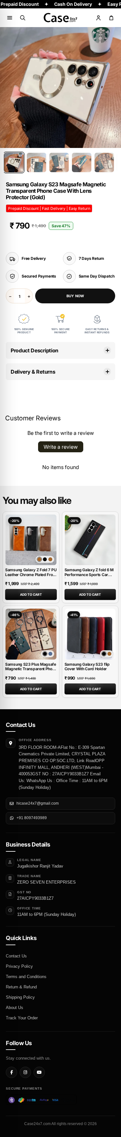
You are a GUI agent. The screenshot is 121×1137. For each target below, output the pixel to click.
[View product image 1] (14, 162)
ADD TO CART (31, 594)
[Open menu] (9, 17)
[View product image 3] (59, 162)
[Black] (45, 559)
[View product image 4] (82, 162)
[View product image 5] (104, 162)
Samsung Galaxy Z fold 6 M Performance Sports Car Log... (89, 574)
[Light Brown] (39, 559)
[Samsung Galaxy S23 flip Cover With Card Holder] (90, 634)
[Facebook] (11, 1072)
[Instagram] (25, 1072)
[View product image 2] (36, 162)
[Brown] (109, 654)
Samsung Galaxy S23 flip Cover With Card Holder (87, 666)
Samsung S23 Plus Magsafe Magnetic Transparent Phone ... (30, 669)
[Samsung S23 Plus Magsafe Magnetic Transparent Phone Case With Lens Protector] (30, 634)
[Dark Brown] (50, 559)
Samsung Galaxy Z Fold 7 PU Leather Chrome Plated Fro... (30, 572)
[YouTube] (39, 1072)
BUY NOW (75, 296)
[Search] (22, 17)
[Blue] (50, 654)
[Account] (98, 17)
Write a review (61, 447)
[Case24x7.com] (60, 18)
